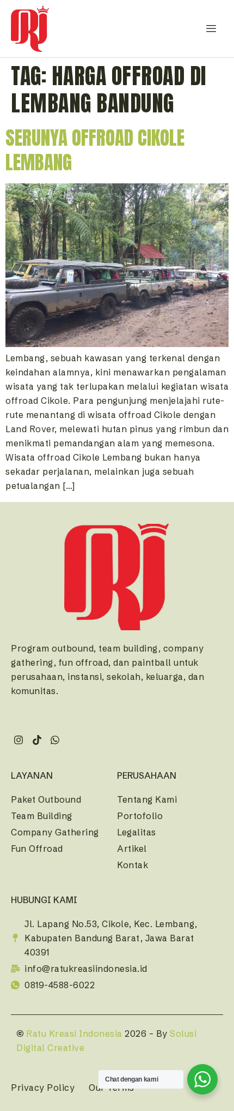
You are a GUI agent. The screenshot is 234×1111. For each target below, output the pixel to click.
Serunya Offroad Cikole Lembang (94, 150)
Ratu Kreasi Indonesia (74, 1033)
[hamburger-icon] (211, 28)
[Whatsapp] (55, 740)
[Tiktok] (37, 740)
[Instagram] (19, 740)
